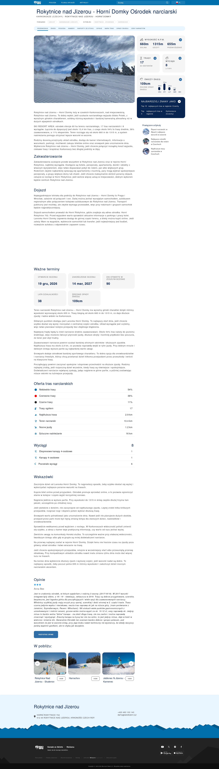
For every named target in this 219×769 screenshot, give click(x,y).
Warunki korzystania (66, 757)
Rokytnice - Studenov (104, 22)
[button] (84, 244)
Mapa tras (109, 28)
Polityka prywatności (51, 757)
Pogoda (52, 2)
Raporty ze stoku (85, 28)
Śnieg (53, 28)
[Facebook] (181, 746)
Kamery (71, 28)
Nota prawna (38, 757)
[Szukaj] (167, 2)
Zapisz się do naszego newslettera (57, 750)
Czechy (52, 22)
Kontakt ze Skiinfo (55, 747)
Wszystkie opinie (45, 634)
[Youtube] (162, 746)
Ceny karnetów (138, 28)
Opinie (99, 28)
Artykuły (84, 2)
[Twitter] (168, 746)
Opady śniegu (123, 28)
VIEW (61, 678)
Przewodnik (42, 28)
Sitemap (78, 757)
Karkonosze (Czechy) (68, 22)
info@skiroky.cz (127, 715)
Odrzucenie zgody (111, 757)
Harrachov (123, 22)
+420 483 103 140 (126, 712)
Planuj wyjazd (68, 2)
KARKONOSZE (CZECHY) (49, 16)
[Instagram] (175, 746)
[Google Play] (166, 753)
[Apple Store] (178, 753)
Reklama (70, 747)
